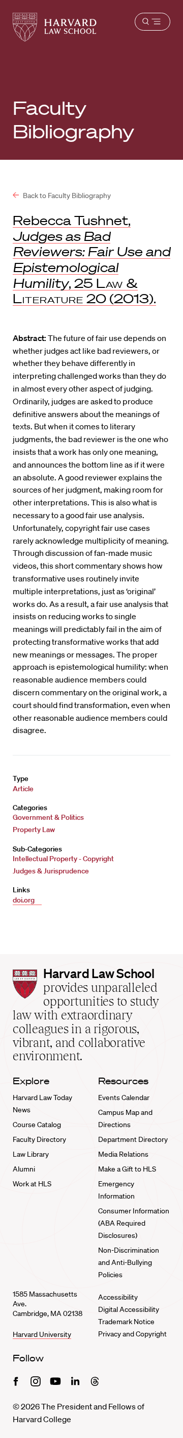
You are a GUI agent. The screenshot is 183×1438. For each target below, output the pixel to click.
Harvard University (42, 1334)
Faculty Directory (39, 1139)
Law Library (31, 1154)
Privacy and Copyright (132, 1333)
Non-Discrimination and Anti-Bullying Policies (128, 1262)
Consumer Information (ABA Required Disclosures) (133, 1223)
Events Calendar (123, 1097)
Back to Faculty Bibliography (66, 195)
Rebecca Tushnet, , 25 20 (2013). (91, 259)
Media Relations (123, 1154)
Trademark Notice (126, 1321)
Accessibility (118, 1297)
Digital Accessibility (128, 1309)
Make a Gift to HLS (127, 1169)
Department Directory (133, 1139)
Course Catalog (37, 1124)
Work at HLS (32, 1183)
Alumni (24, 1169)
